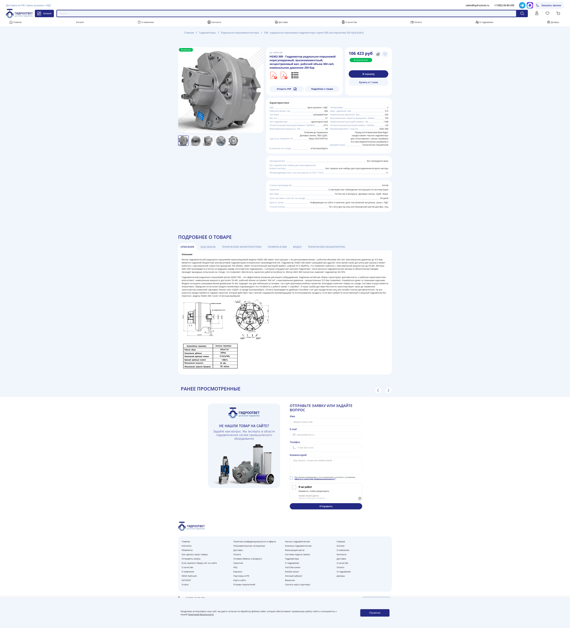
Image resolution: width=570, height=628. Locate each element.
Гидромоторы (207, 32)
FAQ (235, 567)
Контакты (216, 22)
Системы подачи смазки (297, 554)
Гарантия (238, 563)
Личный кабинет (293, 575)
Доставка (283, 22)
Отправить (326, 506)
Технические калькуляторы (326, 246)
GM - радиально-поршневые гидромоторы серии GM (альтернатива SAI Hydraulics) (314, 32)
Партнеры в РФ (241, 575)
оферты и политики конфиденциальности (314, 479)
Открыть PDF (284, 88)
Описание (187, 246)
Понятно (374, 613)
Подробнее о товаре (322, 88)
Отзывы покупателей (244, 584)
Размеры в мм (277, 246)
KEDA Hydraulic (189, 575)
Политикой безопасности (201, 614)
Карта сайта (239, 580)
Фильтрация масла (294, 550)
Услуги (185, 584)
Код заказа (208, 246)
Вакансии (290, 580)
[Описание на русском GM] (295, 75)
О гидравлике (486, 22)
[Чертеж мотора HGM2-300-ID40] (283, 75)
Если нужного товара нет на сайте (199, 563)
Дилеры (555, 22)
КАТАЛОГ (186, 580)
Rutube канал (292, 571)
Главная (17, 22)
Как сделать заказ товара (195, 554)
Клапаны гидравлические (298, 545)
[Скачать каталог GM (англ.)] (273, 75)
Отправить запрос (191, 558)
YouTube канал (292, 567)
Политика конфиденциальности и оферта (254, 541)
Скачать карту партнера (297, 584)
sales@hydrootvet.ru (477, 5)
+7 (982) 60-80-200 (504, 5)
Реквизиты (187, 550)
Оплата (418, 22)
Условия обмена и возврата (247, 558)
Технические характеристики (242, 246)
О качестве (351, 22)
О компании (147, 22)
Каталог (47, 13)
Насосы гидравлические (297, 541)
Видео (297, 246)
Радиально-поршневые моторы (240, 32)
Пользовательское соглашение (249, 545)
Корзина (237, 571)
